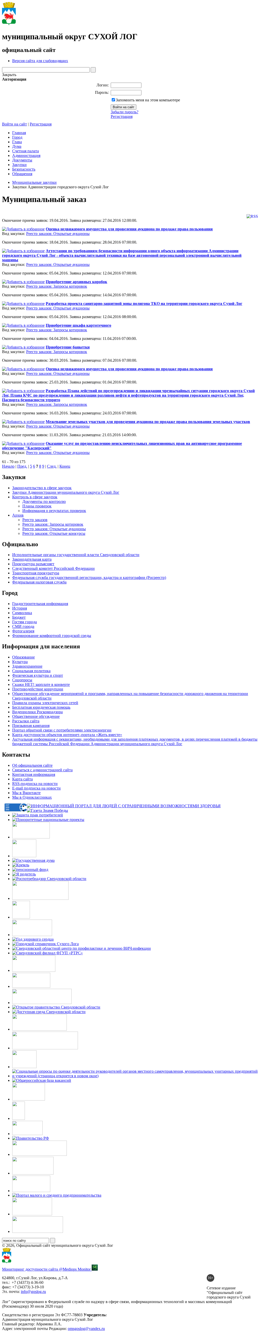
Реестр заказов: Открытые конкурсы (53, 533)
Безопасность (23, 169)
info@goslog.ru (33, 1291)
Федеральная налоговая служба (39, 582)
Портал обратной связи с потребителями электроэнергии (61, 730)
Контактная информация (33, 774)
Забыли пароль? (124, 112)
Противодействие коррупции (37, 689)
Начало (8, 466)
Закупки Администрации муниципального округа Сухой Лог (65, 492)
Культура (20, 662)
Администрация (26, 155)
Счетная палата (25, 151)
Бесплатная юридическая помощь (41, 707)
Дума (16, 146)
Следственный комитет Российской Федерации (53, 568)
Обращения (22, 174)
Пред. (22, 466)
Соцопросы (22, 680)
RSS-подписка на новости (35, 783)
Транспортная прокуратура (35, 573)
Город (17, 137)
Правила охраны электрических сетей (45, 703)
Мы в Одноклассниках (32, 797)
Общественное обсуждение (36, 716)
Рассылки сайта (25, 721)
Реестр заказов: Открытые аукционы (58, 233)
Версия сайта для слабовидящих (40, 61)
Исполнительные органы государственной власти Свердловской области (75, 555)
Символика (22, 613)
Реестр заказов (34, 520)
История (19, 608)
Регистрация (122, 116)
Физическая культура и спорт (37, 675)
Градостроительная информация (40, 603)
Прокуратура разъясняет (33, 564)
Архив (18, 515)
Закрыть (9, 74)
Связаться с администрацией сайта (42, 770)
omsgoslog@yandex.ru (86, 1328)
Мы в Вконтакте (26, 793)
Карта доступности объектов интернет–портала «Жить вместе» (67, 735)
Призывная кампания (31, 725)
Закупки (19, 164)
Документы (22, 160)
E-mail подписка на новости (36, 788)
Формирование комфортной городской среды (51, 635)
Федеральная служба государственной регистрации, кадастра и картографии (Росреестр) (89, 577)
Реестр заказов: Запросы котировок (56, 286)
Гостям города (24, 622)
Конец (64, 466)
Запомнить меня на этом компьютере (148, 100)
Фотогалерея (23, 631)
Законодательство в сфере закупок (42, 488)
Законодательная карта (32, 559)
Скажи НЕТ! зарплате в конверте (41, 684)
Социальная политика (31, 671)
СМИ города (23, 626)
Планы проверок (37, 506)
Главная (19, 133)
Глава (17, 142)
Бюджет (19, 617)
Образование (23, 657)
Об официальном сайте (32, 765)
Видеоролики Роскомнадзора (37, 712)
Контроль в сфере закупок (34, 497)
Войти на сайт (14, 124)
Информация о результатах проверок (54, 510)
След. (52, 466)
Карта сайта (22, 779)
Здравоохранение (27, 666)
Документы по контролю (44, 501)
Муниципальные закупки (34, 182)
